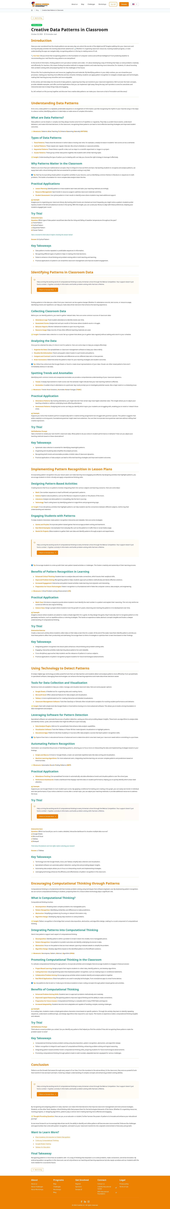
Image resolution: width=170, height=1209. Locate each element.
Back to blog (38, 18)
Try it (112, 4)
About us (75, 4)
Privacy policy (124, 1184)
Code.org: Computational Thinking (47, 1140)
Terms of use (124, 1187)
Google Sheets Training (43, 1144)
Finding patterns (36, 25)
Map (82, 4)
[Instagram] (88, 1202)
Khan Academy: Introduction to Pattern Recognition (52, 1137)
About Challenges (37, 1187)
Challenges (91, 4)
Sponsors (78, 1187)
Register (78, 1184)
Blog (37, 10)
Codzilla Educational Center (104, 1188)
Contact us (101, 1184)
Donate (124, 4)
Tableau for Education (42, 1147)
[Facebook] (81, 1202)
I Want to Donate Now (46, 290)
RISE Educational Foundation (103, 1193)
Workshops (102, 4)
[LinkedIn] (85, 1202)
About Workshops (37, 1189)
